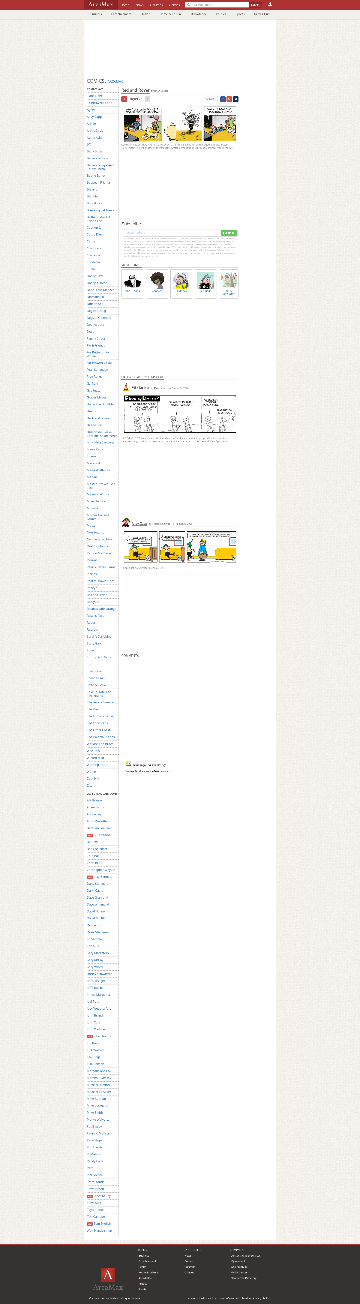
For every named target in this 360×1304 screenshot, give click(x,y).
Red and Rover (97, 595)
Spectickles (95, 671)
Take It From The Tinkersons (99, 694)
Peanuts (92, 560)
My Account (238, 1261)
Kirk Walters (95, 1050)
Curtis (91, 269)
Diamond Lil (95, 297)
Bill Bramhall (100, 835)
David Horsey (96, 911)
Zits (89, 785)
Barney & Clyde (97, 158)
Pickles (92, 574)
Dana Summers (97, 884)
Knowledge (199, 14)
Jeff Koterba (95, 988)
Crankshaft (95, 255)
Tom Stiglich (99, 1223)
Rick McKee (95, 1175)
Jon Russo (93, 1043)
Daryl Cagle (95, 890)
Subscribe (228, 233)
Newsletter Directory (243, 1278)
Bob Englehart (97, 849)
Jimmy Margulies (99, 995)
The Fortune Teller (100, 716)
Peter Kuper (95, 1140)
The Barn (93, 709)
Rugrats (92, 629)
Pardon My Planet (99, 553)
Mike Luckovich (98, 1106)
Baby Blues (95, 151)
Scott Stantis (95, 1182)
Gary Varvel (95, 967)
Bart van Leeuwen (99, 828)
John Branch (95, 1015)
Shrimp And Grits (99, 657)
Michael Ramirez (98, 1085)
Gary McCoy (95, 960)
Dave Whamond (98, 904)
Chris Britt (94, 863)
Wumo (91, 772)
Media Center (239, 1272)
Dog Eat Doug (96, 311)
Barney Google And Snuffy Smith (100, 167)
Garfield (92, 383)
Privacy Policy (208, 1298)
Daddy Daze (95, 276)
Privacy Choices (262, 1298)
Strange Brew (96, 685)
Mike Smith (95, 1112)
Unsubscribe (243, 1298)
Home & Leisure (171, 14)
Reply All (93, 602)
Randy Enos (95, 1161)
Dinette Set (95, 304)
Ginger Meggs (96, 397)
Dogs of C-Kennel (99, 318)
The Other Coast (98, 730)
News (187, 1255)
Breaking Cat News (100, 210)
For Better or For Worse (98, 354)
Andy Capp (94, 117)
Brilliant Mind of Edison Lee (98, 219)
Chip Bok (93, 856)
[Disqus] (180, 805)
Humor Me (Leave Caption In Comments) (102, 434)
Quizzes (189, 1272)
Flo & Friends (96, 345)
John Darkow (96, 1029)
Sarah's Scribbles (99, 636)
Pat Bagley (94, 1126)
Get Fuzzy (93, 390)
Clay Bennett (100, 877)
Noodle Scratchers (99, 539)
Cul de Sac (94, 262)
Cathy (91, 241)
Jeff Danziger (96, 981)
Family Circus (96, 338)
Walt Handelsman (99, 1230)
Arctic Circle (95, 130)
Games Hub (262, 14)
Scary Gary (94, 643)
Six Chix (92, 664)
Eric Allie (93, 946)
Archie (91, 124)
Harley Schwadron (99, 974)
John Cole (93, 1022)
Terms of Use (226, 1298)
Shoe (90, 650)
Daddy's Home (97, 283)
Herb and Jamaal (98, 418)
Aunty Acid (94, 137)
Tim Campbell (97, 1217)
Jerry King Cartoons (100, 442)
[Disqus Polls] (180, 705)
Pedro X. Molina (98, 1133)
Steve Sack (94, 1203)
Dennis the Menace (100, 290)
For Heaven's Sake (99, 363)
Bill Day (92, 842)
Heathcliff (94, 411)
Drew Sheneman (98, 932)
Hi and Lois (95, 425)
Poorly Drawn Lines (101, 581)
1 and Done (95, 96)
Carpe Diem (95, 234)
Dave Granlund (97, 897)
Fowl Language (97, 370)
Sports (240, 14)
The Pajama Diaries (101, 737)
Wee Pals (93, 751)
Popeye (92, 588)
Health (145, 14)
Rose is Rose (95, 616)
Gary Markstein (98, 953)
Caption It (94, 227)
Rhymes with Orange (101, 609)
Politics (221, 14)
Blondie (92, 196)
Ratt (90, 1168)
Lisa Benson (95, 1064)
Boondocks (94, 203)
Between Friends (99, 182)
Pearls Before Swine (101, 567)
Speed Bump (96, 678)
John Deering (100, 1036)
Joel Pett (93, 1001)
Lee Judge (93, 1057)
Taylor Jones (95, 1210)
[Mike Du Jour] (126, 386)
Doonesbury (95, 325)
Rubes (91, 622)
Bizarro (92, 189)
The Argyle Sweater (101, 702)
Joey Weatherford (99, 1008)
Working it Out (97, 765)
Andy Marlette (97, 821)
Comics (189, 1261)
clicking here (153, 256)
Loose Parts (95, 449)
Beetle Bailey (96, 175)
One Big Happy (97, 546)
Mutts (91, 525)
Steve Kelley (99, 1196)
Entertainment (121, 14)
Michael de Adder (99, 1092)
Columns (189, 1267)
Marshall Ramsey (99, 1078)
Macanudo (94, 463)
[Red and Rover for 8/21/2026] (124, 99)
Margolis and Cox (99, 1071)
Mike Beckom (96, 1099)
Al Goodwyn (95, 814)
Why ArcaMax (239, 1267)
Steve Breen (95, 1189)
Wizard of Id (95, 758)
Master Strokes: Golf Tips (101, 486)
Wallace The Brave (100, 744)
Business (96, 14)
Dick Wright (95, 925)
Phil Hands (94, 1147)
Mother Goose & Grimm (98, 517)
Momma (92, 508)
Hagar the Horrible (100, 404)
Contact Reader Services (246, 1255)
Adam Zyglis (95, 807)
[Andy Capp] (126, 522)
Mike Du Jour (96, 501)
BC (89, 144)
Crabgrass (94, 248)
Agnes (91, 110)
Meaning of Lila (98, 494)
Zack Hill (93, 779)
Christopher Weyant (101, 870)
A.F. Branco (94, 800)
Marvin (92, 477)
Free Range (95, 376)
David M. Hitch (97, 918)
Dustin (91, 331)
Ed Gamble (94, 939)
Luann (91, 456)
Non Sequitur (96, 532)
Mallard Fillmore (98, 470)
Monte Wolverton (99, 1119)
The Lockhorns (97, 723)
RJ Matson (94, 1154)
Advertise (193, 1298)
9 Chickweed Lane (99, 103)
